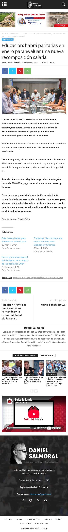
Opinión (59, 519)
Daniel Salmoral (12, 62)
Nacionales (47, 519)
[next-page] (36, 391)
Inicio (4, 33)
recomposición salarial (52, 278)
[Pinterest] (20, 71)
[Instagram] (30, 501)
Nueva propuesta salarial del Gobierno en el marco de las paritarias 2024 (15, 260)
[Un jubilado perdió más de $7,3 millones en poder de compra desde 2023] (12, 368)
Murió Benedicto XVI (53, 304)
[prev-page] (32, 391)
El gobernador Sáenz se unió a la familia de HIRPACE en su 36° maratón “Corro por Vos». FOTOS (56, 381)
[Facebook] (5, 71)
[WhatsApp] (27, 71)
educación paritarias (23, 278)
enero (37, 278)
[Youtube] (45, 501)
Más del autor (46, 355)
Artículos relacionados (25, 355)
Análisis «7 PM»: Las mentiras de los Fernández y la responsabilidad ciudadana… (14, 311)
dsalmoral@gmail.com (40, 494)
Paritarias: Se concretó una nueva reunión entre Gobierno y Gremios (48, 241)
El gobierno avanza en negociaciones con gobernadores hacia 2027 (33, 380)
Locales (19, 519)
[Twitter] (12, 71)
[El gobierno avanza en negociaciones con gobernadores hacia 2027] (34, 368)
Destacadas (13, 33)
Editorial (8, 519)
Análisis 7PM (25, 523)
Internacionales (41, 523)
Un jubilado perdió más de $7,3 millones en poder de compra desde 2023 (12, 380)
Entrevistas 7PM (32, 519)
